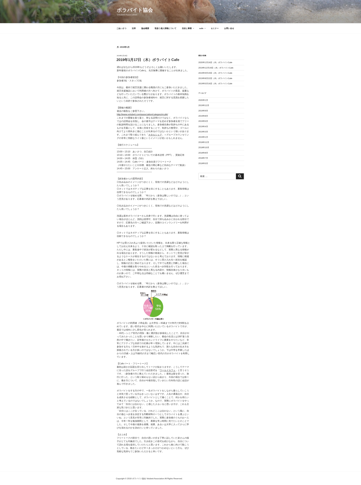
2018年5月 (203, 163)
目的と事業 (187, 28)
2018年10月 (203, 147)
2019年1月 (203, 137)
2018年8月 (203, 153)
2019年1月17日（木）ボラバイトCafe (147, 60)
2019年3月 (203, 132)
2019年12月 (203, 105)
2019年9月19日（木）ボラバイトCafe (215, 73)
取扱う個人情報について (165, 28)
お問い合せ (229, 28)
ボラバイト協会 (135, 10)
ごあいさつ (121, 28)
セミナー (215, 28)
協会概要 (145, 28)
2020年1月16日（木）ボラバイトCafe (215, 62)
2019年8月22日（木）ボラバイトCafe (215, 78)
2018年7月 (203, 158)
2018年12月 (203, 142)
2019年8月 (203, 116)
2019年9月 (203, 111)
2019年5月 (203, 121)
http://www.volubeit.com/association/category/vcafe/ (142, 114)
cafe (201, 28)
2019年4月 (203, 126)
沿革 (134, 28)
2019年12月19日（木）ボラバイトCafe (215, 68)
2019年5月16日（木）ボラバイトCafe (215, 83)
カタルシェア (155, 135)
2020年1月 (203, 100)
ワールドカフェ (167, 370)
